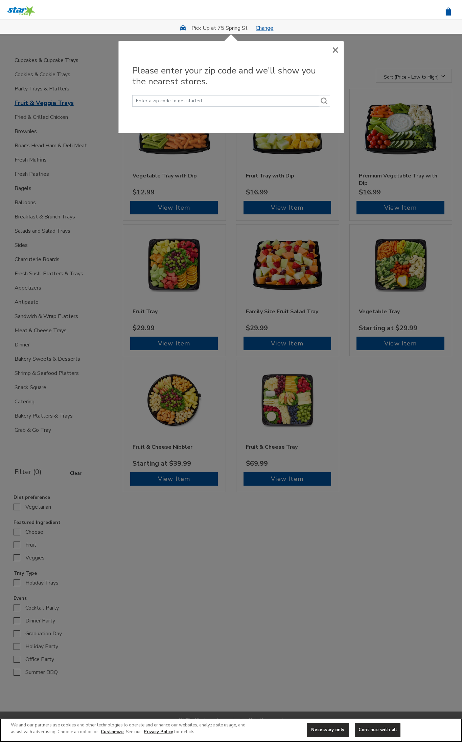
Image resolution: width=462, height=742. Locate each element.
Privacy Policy (158, 732)
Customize (112, 732)
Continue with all (378, 730)
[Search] (324, 101)
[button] (448, 11)
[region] (231, 730)
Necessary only (328, 730)
